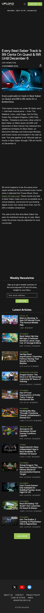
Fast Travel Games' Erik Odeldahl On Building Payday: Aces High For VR (30, 488)
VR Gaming (24, 334)
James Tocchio (26, 420)
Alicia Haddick (26, 384)
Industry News (26, 427)
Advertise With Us (22, 600)
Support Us (34, 4)
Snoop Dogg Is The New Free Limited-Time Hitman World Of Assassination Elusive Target (31, 469)
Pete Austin (25, 366)
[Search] (25, 4)
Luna (22, 328)
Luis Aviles (24, 402)
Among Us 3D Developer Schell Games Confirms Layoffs (28, 432)
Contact (19, 595)
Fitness (23, 445)
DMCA (30, 598)
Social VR (24, 316)
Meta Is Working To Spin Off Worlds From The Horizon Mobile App (30, 321)
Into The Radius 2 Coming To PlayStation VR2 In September (30, 521)
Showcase (32, 10)
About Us (8, 595)
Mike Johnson (25, 346)
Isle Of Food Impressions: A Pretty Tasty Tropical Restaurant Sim (30, 396)
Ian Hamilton (9, 63)
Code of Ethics (18, 598)
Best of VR (20, 10)
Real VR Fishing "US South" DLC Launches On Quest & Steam (30, 505)
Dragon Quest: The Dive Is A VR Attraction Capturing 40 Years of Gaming (30, 378)
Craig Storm (25, 457)
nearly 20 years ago (11, 196)
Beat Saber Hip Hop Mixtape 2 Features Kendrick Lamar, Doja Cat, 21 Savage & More (30, 339)
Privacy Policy (33, 595)
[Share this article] (40, 65)
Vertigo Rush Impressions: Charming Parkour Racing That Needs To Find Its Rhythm (31, 358)
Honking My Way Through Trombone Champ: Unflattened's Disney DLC (30, 414)
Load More (22, 536)
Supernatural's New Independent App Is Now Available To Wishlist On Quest (29, 450)
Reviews (11, 10)
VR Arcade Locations (29, 372)
